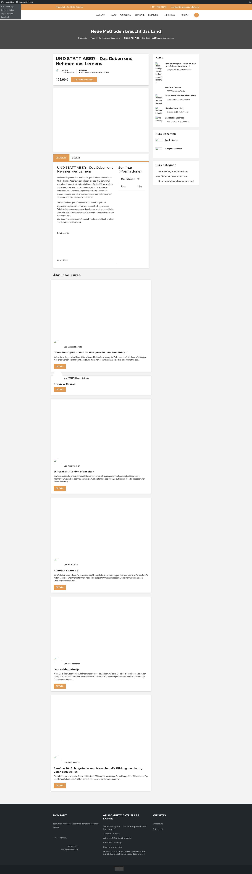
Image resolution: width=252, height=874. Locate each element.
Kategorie (83, 70)
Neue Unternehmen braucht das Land (176, 181)
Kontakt (185, 15)
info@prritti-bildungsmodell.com (185, 7)
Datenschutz (158, 829)
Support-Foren (7, 13)
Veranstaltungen (26, 2)
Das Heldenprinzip (66, 669)
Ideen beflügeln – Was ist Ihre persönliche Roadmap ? (91, 352)
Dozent (65, 70)
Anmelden (10, 2)
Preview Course (64, 384)
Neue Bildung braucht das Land (173, 171)
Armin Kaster (68, 73)
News (113, 15)
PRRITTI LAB (169, 15)
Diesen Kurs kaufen (84, 80)
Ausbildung (125, 15)
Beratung (153, 15)
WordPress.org (7, 7)
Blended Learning (66, 570)
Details (60, 366)
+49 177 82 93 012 (158, 7)
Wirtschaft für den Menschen (74, 471)
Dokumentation (7, 10)
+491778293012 (60, 838)
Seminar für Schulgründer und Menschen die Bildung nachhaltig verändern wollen (124, 852)
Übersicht (61, 158)
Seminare (139, 15)
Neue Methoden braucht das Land (105, 38)
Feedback (5, 17)
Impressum (158, 824)
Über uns (100, 15)
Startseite (82, 38)
